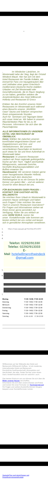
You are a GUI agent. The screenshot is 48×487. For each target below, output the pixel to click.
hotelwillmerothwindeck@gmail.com (28, 255)
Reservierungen (12, 477)
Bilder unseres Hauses (11, 381)
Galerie (17, 475)
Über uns (12, 475)
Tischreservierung (37, 385)
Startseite (5, 475)
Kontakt (20, 477)
